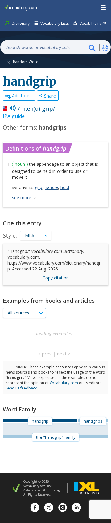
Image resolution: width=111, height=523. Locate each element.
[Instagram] (62, 508)
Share (50, 96)
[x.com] (48, 508)
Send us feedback (21, 388)
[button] (103, 7)
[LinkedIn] (76, 508)
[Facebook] (34, 508)
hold (64, 187)
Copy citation (56, 278)
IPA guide (14, 116)
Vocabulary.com (64, 382)
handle (51, 187)
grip (38, 187)
